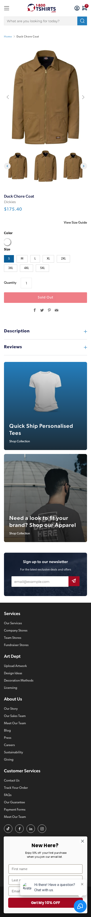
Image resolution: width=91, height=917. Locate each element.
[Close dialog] (82, 841)
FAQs (7, 795)
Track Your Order (16, 788)
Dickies (10, 202)
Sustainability (13, 752)
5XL (42, 268)
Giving (8, 759)
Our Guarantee (14, 802)
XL (48, 258)
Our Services (13, 623)
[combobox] (45, 21)
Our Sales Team (15, 716)
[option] (45, 97)
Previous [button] (7, 166)
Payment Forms (14, 809)
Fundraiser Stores (16, 645)
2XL (63, 258)
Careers (9, 745)
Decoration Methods (18, 680)
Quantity (10, 283)
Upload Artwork (15, 666)
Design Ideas (13, 673)
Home (8, 36)
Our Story (11, 709)
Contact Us (11, 780)
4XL (26, 268)
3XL (10, 268)
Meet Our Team (15, 723)
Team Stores (12, 638)
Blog (7, 730)
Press (7, 738)
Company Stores (15, 630)
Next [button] (83, 166)
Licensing (10, 688)
